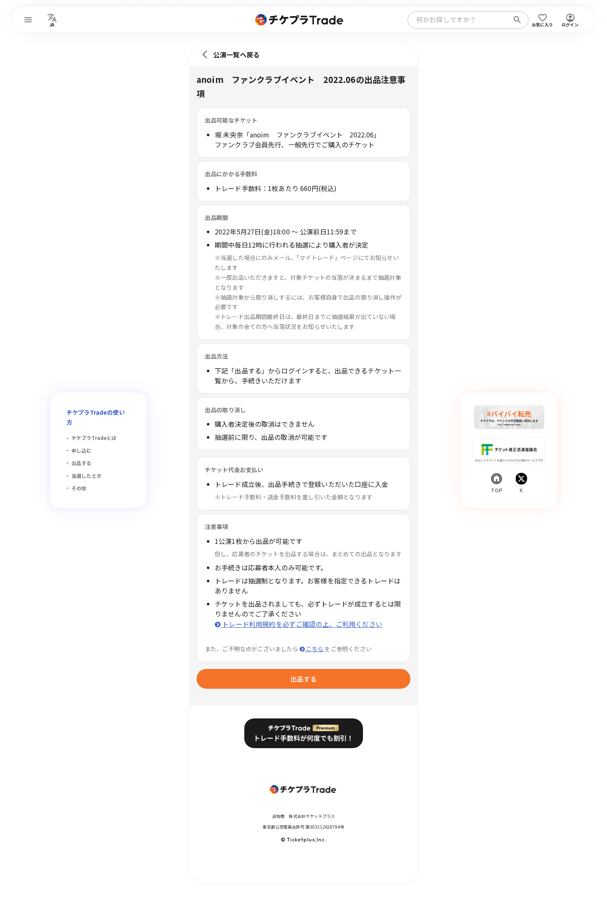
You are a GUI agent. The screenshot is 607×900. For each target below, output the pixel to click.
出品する (81, 462)
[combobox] (460, 19)
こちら (315, 649)
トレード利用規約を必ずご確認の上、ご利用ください (301, 624)
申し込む (81, 450)
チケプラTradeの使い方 (95, 417)
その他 (78, 487)
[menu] (28, 20)
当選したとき (86, 475)
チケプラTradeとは (94, 437)
